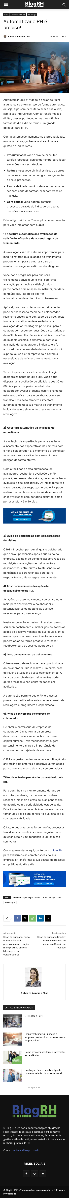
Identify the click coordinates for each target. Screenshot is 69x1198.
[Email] (48, 918)
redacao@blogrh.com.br (26, 1150)
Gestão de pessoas (52, 897)
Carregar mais (33, 1087)
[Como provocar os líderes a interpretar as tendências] (12, 1057)
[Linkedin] (40, 918)
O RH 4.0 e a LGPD (34, 1016)
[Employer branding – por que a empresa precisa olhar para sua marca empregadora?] (12, 1039)
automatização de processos (26, 897)
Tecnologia (32, 14)
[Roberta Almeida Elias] (5, 36)
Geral (6, 14)
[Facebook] (17, 918)
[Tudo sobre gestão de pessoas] (34, 4)
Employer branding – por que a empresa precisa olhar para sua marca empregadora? (45, 1037)
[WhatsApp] (32, 918)
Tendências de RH (18, 14)
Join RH (57, 850)
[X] (25, 918)
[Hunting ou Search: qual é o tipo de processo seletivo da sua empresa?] (12, 1075)
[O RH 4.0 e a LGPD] (12, 1021)
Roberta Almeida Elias (19, 36)
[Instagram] (34, 1173)
